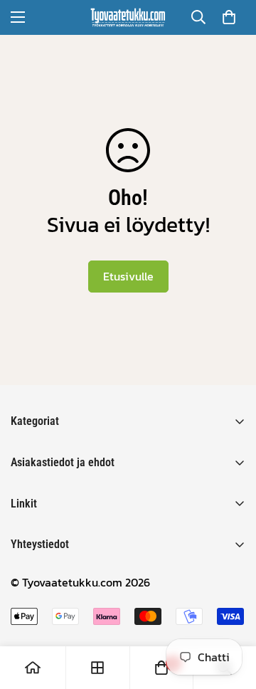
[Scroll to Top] (230, 613)
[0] (229, 17)
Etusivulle (128, 276)
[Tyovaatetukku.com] (128, 17)
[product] (32, 667)
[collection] (97, 668)
